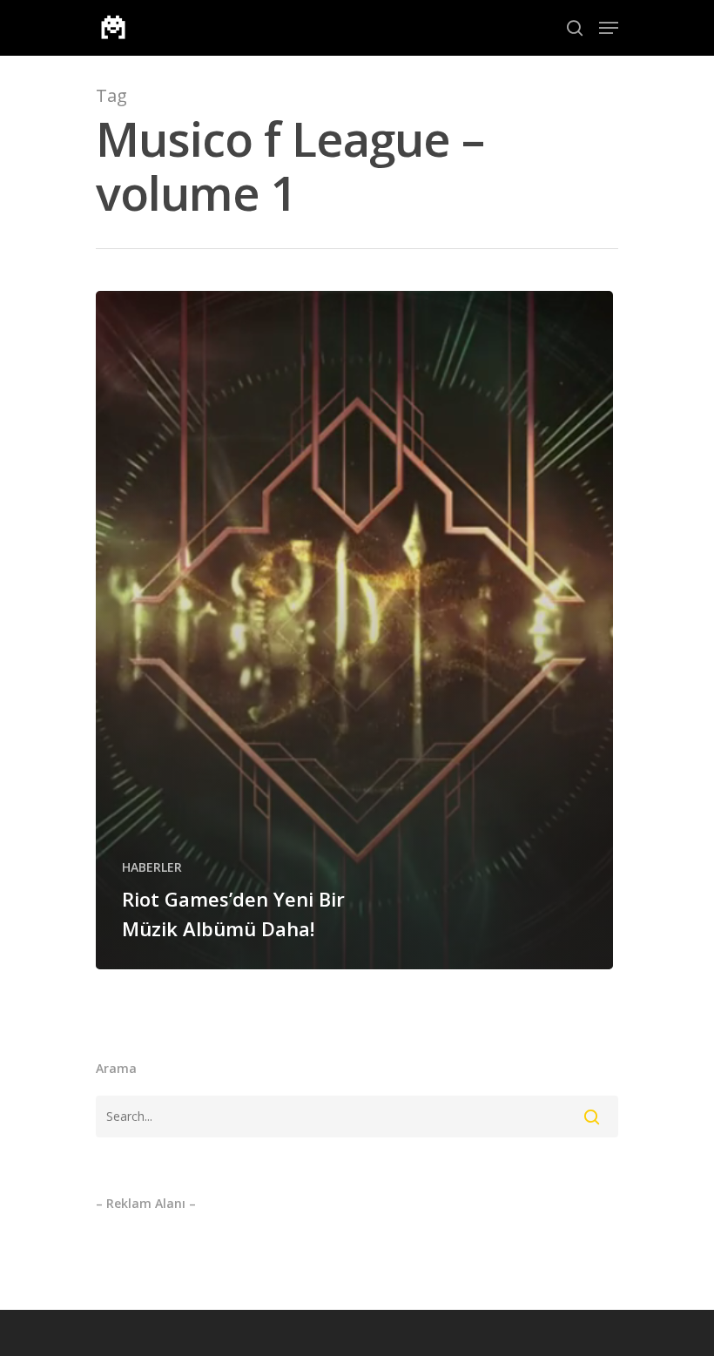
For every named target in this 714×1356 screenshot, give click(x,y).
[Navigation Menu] (608, 28)
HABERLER (152, 867)
